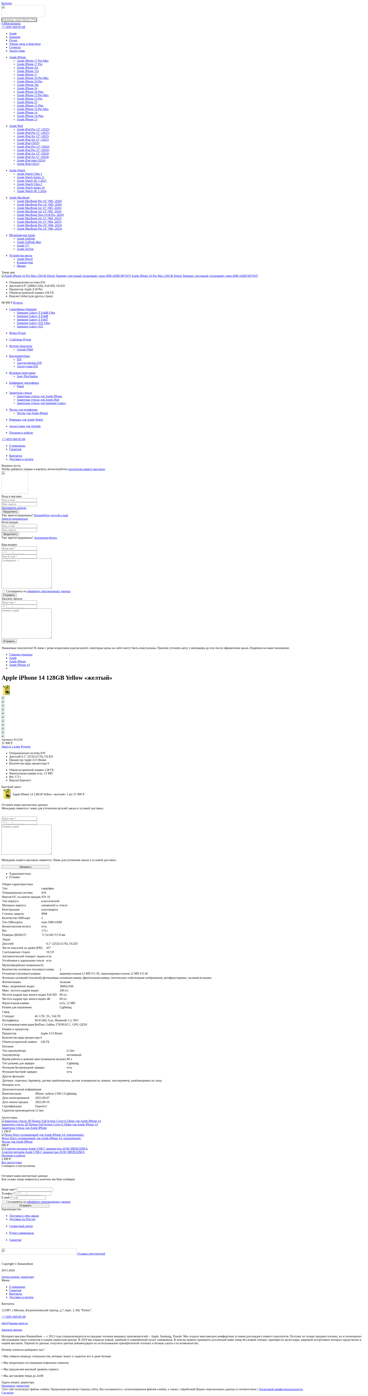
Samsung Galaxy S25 (30, 326)
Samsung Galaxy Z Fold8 (32, 316)
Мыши (21, 265)
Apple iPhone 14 (27, 112)
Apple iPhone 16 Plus (30, 91)
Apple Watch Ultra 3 (29, 173)
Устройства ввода (20, 255)
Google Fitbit (25, 349)
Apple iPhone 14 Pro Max (33, 109)
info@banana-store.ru (15, 1323)
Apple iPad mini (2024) (31, 160)
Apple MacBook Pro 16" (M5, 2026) (39, 201)
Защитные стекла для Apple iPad (38, 399)
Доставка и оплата (21, 459)
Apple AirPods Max (29, 242)
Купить (18, 302)
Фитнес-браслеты (20, 346)
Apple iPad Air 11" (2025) (33, 139)
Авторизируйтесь (45, 537)
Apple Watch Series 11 (30, 177)
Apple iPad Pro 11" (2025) (33, 132)
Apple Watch (17, 170)
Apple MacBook (19, 197)
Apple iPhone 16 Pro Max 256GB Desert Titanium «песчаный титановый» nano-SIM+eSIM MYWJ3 (194, 275)
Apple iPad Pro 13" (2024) (33, 146)
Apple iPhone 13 (27, 119)
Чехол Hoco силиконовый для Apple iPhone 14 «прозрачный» (41, 1138)
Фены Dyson (17, 333)
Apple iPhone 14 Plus (30, 116)
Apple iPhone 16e (28, 84)
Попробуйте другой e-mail (51, 515)
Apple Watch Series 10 (31, 187)
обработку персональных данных (49, 591)
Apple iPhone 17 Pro (29, 64)
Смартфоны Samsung (23, 309)
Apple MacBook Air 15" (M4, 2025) (39, 218)
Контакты (15, 455)
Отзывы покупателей (91, 1253)
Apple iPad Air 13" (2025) (33, 136)
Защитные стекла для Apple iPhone (39, 396)
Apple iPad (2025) (28, 143)
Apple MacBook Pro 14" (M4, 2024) (39, 228)
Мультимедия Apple (22, 235)
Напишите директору (16, 1385)
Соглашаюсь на (38, 591)
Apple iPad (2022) (28, 163)
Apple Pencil (25, 259)
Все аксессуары (12, 1162)
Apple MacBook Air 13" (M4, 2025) (39, 221)
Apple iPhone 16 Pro (29, 81)
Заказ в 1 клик (11, 746)
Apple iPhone (17, 57)
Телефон (8, 1193)
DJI (19, 359)
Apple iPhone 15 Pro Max (33, 95)
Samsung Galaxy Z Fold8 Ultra (36, 312)
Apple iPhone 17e (28, 71)
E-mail (6, 1197)
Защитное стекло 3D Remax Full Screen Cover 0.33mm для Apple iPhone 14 (50, 1124)
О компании (17, 445)
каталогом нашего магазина (87, 469)
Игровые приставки (22, 372)
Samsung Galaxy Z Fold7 (32, 319)
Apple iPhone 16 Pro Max (33, 78)
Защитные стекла (20, 392)
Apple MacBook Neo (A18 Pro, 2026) (40, 214)
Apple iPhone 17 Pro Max (33, 60)
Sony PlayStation (27, 376)
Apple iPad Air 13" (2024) (33, 153)
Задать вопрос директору (18, 1276)
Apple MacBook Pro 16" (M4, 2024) (39, 225)
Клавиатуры (25, 262)
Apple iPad (16, 126)
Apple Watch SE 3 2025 (31, 180)
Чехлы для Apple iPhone (32, 413)
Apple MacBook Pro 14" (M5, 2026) (39, 204)
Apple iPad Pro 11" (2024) (33, 150)
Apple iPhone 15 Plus (30, 105)
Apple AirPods (26, 238)
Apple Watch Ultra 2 (29, 184)
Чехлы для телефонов (23, 409)
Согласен (8, 1392)
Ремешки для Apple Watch (26, 419)
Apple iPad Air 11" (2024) (33, 157)
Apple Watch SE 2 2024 (31, 191)
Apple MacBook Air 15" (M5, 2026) (39, 208)
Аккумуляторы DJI (29, 362)
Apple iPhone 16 (27, 88)
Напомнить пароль (14, 507)
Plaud (20, 386)
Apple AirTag (25, 249)
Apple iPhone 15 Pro (29, 98)
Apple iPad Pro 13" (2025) (33, 129)
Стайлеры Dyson (20, 339)
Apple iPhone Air (27, 67)
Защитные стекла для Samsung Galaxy (41, 403)
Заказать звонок (12, 1329)
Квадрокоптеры (19, 356)
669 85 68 (13, 27)
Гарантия (15, 449)
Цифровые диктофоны (24, 382)
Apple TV (23, 245)
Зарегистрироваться (15, 518)
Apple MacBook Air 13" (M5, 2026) (39, 211)
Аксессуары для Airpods (25, 426)
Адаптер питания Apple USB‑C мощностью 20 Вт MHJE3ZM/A (43, 1152)
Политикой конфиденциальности (281, 1389)
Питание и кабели (21, 432)
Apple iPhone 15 (27, 102)
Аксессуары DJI (27, 366)
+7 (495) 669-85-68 (13, 1316)
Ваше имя (9, 1189)
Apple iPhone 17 (27, 74)
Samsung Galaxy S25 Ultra (33, 323)
